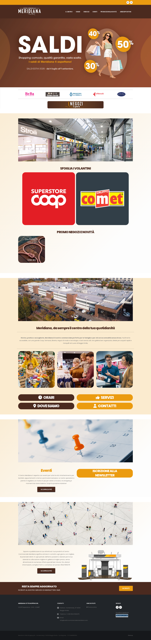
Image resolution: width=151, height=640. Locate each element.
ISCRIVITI (126, 588)
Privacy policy (92, 607)
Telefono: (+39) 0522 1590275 (69, 614)
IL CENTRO (69, 12)
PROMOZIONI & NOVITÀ (109, 12)
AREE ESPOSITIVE (125, 12)
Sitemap (130, 635)
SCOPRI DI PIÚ (46, 489)
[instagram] (131, 2)
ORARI (78, 12)
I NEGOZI (86, 12)
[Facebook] (127, 2)
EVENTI (95, 12)
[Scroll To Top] (147, 637)
